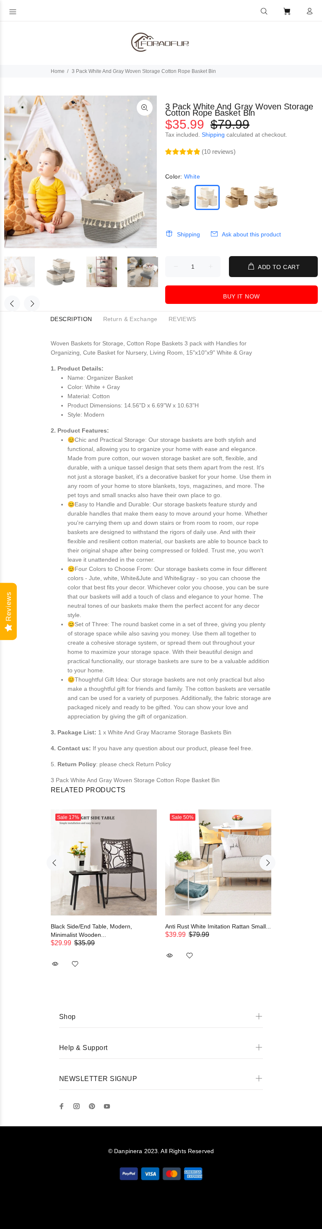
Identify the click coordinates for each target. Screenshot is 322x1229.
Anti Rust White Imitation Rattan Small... (218, 926)
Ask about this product (251, 234)
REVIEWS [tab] (182, 319)
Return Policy (153, 764)
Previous (12, 303)
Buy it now (241, 296)
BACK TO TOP (161, 1210)
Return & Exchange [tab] (130, 319)
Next (32, 303)
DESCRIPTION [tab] (71, 319)
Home (58, 71)
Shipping (213, 134)
